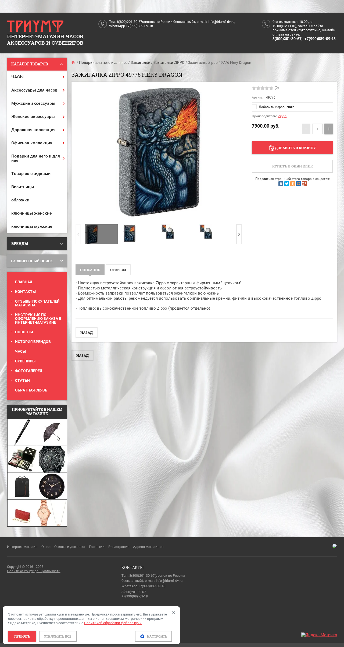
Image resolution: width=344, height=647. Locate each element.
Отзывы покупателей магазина (37, 303)
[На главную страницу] (35, 26)
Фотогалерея (28, 371)
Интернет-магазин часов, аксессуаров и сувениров (46, 39)
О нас (46, 547)
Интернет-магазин (22, 547)
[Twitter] (286, 183)
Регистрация (118, 547)
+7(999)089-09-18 (320, 38)
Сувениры (25, 361)
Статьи (22, 380)
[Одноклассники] (292, 183)
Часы (20, 351)
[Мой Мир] (298, 183)
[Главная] (73, 62)
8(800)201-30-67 (133, 592)
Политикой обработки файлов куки (113, 623)
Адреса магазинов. (148, 547)
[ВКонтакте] (280, 183)
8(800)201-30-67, (287, 38)
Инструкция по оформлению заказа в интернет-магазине (38, 318)
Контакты (25, 291)
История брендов (33, 342)
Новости (24, 332)
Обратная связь (31, 390)
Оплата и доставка (69, 547)
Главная (23, 282)
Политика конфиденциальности (33, 571)
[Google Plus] (304, 183)
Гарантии (97, 547)
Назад (86, 332)
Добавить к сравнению (276, 107)
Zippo (282, 116)
